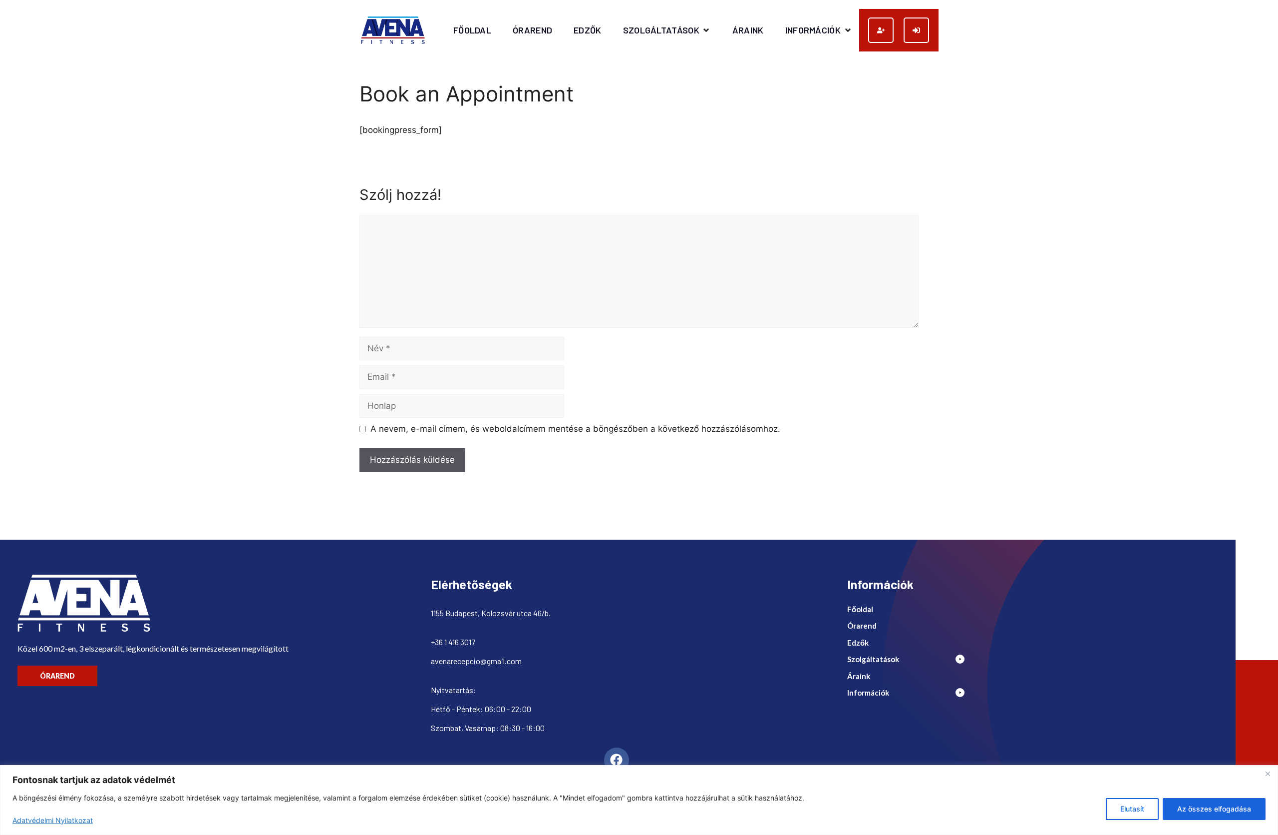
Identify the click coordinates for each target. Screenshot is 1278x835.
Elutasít (1132, 809)
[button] (667, 30)
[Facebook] (616, 760)
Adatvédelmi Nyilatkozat (52, 820)
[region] (639, 800)
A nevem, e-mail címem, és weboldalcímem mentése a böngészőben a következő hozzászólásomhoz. (575, 429)
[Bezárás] (1268, 774)
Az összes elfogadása (1214, 809)
